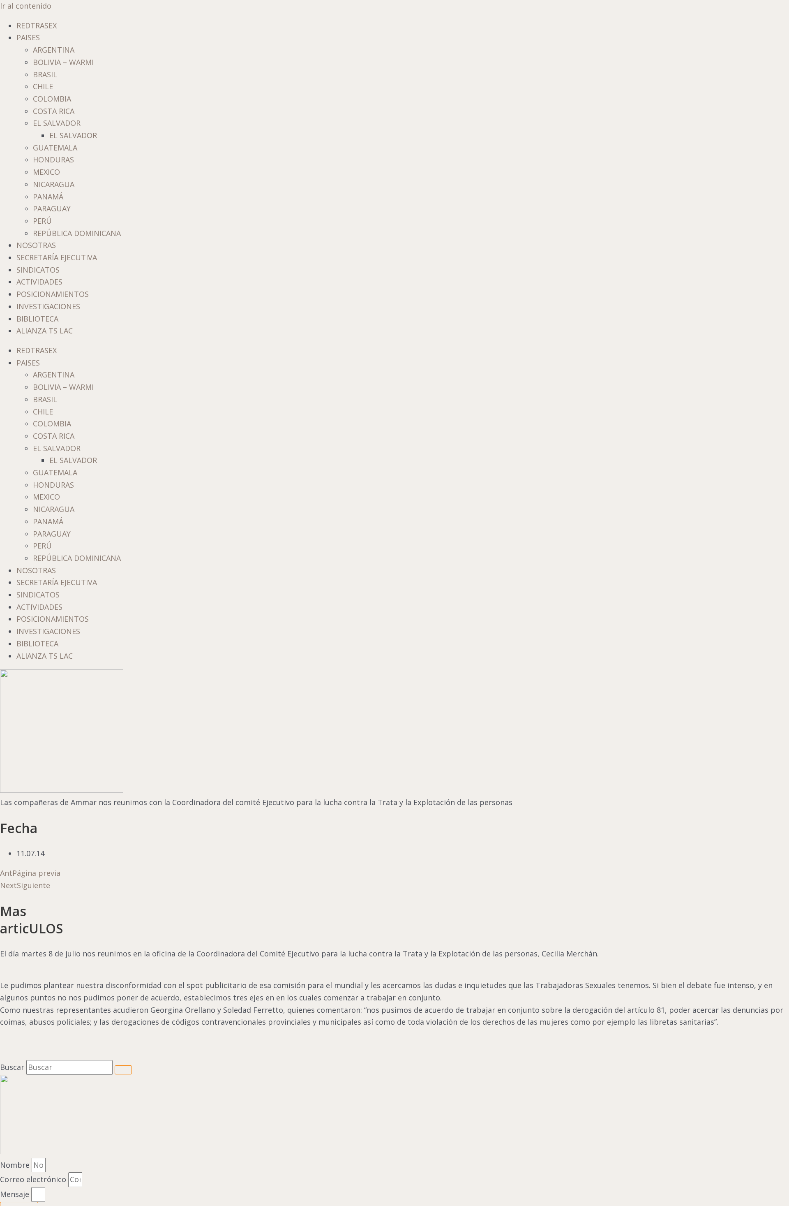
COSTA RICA (53, 111)
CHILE (43, 86)
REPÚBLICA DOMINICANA (77, 233)
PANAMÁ (48, 196)
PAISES (28, 37)
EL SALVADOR (57, 123)
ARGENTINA (53, 50)
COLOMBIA (52, 99)
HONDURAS (53, 159)
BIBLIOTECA (37, 319)
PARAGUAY (52, 208)
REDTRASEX (36, 25)
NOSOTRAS (36, 245)
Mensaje (15, 1194)
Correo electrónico (34, 1179)
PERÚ (42, 221)
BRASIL (45, 74)
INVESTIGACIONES (48, 306)
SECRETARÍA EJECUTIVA (56, 257)
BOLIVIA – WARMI (63, 62)
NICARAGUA (53, 184)
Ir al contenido (25, 6)
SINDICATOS (38, 270)
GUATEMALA (55, 148)
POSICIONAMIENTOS (52, 294)
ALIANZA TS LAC (44, 331)
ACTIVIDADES (39, 282)
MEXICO (46, 172)
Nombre (16, 1165)
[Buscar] (123, 1069)
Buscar (12, 1067)
